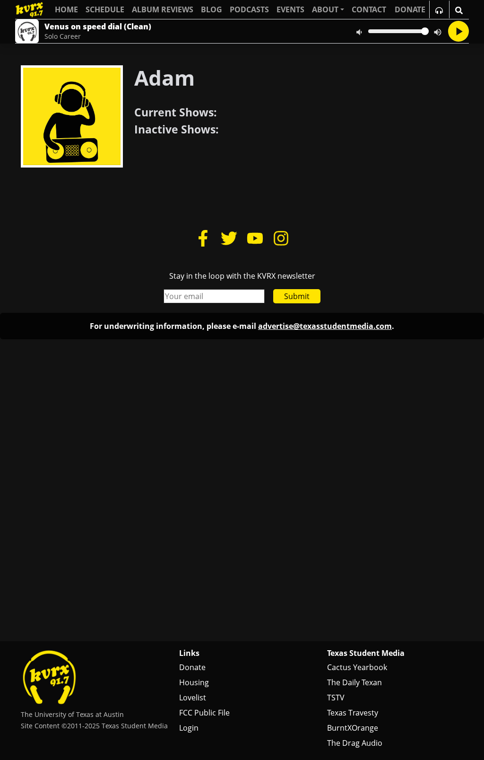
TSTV (336, 697)
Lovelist (192, 697)
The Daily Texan (354, 682)
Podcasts (249, 9)
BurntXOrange (352, 728)
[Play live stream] (458, 31)
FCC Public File (204, 712)
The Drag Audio (354, 743)
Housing (194, 682)
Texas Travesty (352, 712)
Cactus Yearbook (357, 667)
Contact (369, 9)
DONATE (410, 9)
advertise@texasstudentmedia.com (325, 326)
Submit (297, 296)
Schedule (105, 9)
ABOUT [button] (325, 9)
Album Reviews (162, 9)
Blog (211, 9)
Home (66, 9)
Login (189, 728)
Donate (192, 667)
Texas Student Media (366, 653)
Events (290, 9)
